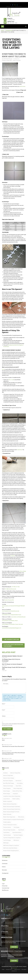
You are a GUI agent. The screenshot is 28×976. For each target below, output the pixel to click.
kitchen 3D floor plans (17, 791)
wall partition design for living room (11, 845)
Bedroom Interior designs (8, 778)
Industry (8, 6)
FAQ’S (3, 740)
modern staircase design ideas (10, 804)
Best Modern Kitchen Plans (11, 639)
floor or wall (11, 379)
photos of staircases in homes (10, 824)
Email (3, 710)
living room (15, 793)
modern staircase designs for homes (11, 811)
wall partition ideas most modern (10, 848)
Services (12, 6)
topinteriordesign (7, 835)
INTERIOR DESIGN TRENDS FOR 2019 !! (12, 656)
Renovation (4, 870)
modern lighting (16, 798)
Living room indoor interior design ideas (11, 796)
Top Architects (6, 832)
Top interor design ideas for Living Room (12, 837)
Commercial (4, 863)
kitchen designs (6, 793)
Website (3, 716)
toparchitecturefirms (16, 832)
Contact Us (14, 971)
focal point (12, 555)
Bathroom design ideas (15, 772)
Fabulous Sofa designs (8, 785)
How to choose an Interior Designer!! (12, 664)
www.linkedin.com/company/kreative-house (11, 614)
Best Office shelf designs (8, 783)
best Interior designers (8, 780)
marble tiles (19, 449)
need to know (22, 86)
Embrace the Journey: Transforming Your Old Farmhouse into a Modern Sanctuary (13, 761)
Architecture (4, 860)
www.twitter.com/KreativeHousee (18, 616)
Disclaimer (24, 969)
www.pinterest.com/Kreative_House (10, 620)
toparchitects (21, 829)
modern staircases (7, 814)
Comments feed (5, 888)
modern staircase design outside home (11, 809)
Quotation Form (18, 6)
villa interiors (16, 840)
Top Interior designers (18, 835)
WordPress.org (5, 890)
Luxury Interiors (6, 798)
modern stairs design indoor (9, 816)
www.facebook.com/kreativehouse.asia (10, 611)
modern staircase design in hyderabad (11, 806)
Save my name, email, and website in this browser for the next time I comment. (13, 724)
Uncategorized (8, 30)
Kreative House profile (9, 600)
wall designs (6, 842)
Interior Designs (6, 791)
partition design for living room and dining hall (13, 819)
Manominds (14, 968)
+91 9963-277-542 (16, 586)
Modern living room (7, 801)
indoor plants (18, 785)
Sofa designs (16, 827)
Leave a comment (17, 60)
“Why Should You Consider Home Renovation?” (13, 746)
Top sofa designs (7, 840)
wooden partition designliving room (11, 850)
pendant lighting (7, 822)
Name (3, 703)
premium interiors (7, 827)
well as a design (22, 571)
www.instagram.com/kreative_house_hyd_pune (12, 624)
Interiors (4, 866)
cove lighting (19, 783)
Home (2, 30)
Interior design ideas (17, 788)
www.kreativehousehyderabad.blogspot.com (11, 627)
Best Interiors (18, 780)
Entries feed (4, 885)
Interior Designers (7, 788)
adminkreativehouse (7, 58)
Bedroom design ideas (8, 775)
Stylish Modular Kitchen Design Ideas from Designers (13, 645)
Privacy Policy (9, 969)
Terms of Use (17, 969)
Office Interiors (21, 816)
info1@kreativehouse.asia (10, 588)
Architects (5, 772)
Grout (3, 369)
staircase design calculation (9, 829)
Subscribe (14, 947)
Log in (3, 883)
